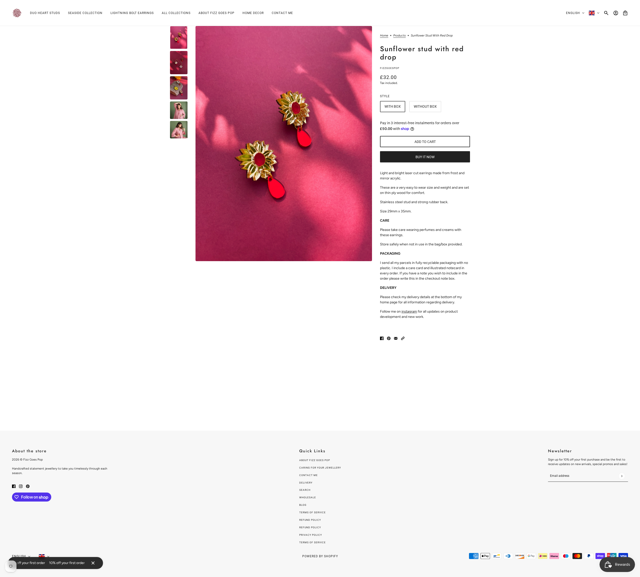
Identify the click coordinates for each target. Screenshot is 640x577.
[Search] (606, 13)
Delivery (305, 482)
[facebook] (14, 486)
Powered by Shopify (320, 556)
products (399, 35)
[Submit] (621, 476)
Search (304, 490)
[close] (93, 563)
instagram (409, 311)
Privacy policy (310, 535)
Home (384, 35)
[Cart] (625, 13)
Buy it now (425, 157)
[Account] (615, 13)
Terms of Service (312, 512)
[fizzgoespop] (17, 13)
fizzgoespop (389, 68)
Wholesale (307, 497)
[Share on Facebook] (382, 338)
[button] (402, 338)
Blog (302, 505)
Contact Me (308, 475)
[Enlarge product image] (284, 143)
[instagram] (20, 486)
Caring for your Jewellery (320, 467)
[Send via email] (396, 338)
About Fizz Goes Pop (314, 460)
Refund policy (310, 520)
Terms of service (312, 542)
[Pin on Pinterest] (388, 338)
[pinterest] (28, 486)
